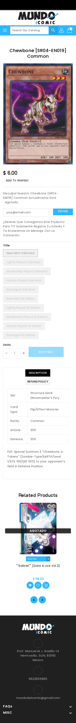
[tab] (37, 373)
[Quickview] (30, 585)
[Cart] (70, 30)
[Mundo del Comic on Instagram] (42, 5)
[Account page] (62, 30)
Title (6, 245)
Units (7, 344)
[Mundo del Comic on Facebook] (34, 5)
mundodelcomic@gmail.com (38, 698)
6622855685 (38, 679)
